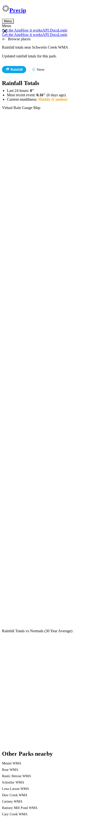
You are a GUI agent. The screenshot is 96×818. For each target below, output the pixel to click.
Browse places (19, 39)
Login (62, 30)
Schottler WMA (13, 782)
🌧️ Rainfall (14, 69)
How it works (31, 30)
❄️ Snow (38, 69)
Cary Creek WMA (14, 814)
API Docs (50, 30)
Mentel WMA (11, 763)
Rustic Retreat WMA (16, 776)
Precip (17, 10)
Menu (8, 21)
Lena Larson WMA (15, 789)
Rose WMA (10, 770)
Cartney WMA (12, 801)
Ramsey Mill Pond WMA (19, 808)
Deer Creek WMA (14, 795)
